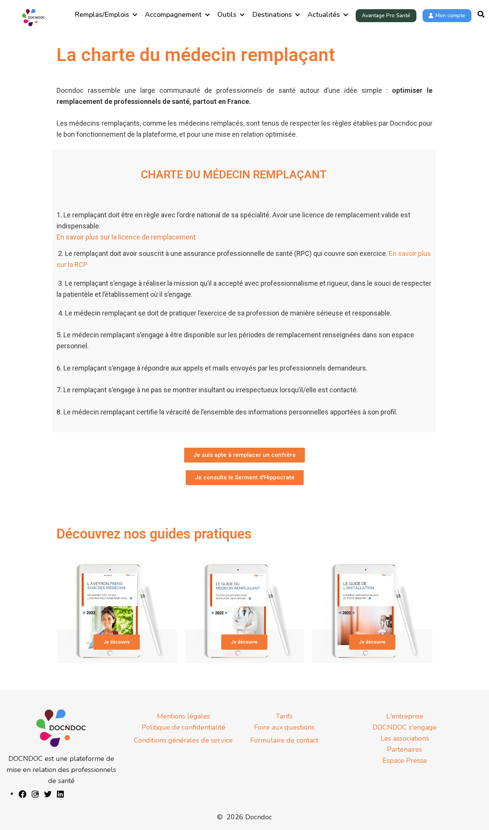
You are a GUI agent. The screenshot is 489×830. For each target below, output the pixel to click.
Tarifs (284, 716)
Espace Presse (404, 760)
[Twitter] (47, 793)
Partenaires (404, 749)
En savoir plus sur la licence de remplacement (126, 237)
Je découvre (117, 642)
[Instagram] (35, 793)
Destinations (272, 14)
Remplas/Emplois (101, 14)
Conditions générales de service (183, 740)
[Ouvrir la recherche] (481, 14)
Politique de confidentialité (183, 727)
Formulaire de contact (284, 740)
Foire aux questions (284, 727)
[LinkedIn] (60, 793)
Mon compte (450, 15)
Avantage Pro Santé (386, 15)
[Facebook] (22, 793)
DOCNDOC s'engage (404, 727)
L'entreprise (404, 716)
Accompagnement (173, 14)
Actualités (324, 14)
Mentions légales (183, 716)
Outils (226, 14)
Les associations (405, 738)
